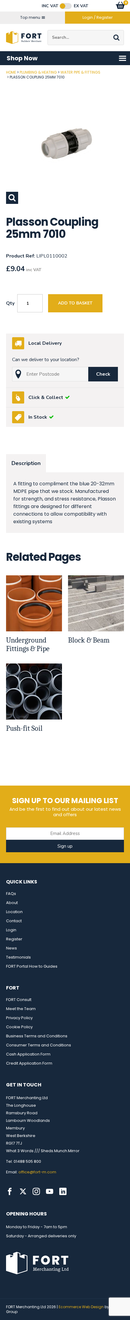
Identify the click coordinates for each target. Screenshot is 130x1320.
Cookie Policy (19, 1027)
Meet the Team (21, 1009)
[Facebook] (9, 1191)
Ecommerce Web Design (81, 1306)
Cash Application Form (28, 1054)
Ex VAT (81, 6)
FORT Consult (18, 999)
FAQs (11, 893)
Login (11, 930)
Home (11, 72)
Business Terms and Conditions (36, 1036)
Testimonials (18, 957)
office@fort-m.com (37, 1172)
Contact (14, 921)
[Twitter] (23, 1191)
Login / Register (98, 17)
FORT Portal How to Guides (31, 966)
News (11, 948)
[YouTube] (49, 1191)
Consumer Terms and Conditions (38, 1045)
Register (14, 939)
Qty (10, 303)
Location (14, 912)
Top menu (30, 17)
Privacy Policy (19, 1018)
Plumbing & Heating (38, 72)
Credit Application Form (29, 1063)
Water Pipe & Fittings (80, 72)
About (12, 903)
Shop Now (22, 58)
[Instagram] (36, 1191)
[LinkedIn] (63, 1191)
